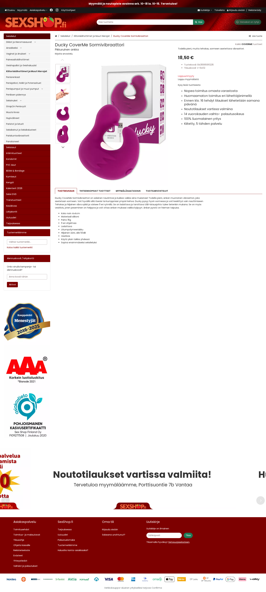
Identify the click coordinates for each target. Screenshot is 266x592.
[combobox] (150, 22)
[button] (64, 53)
